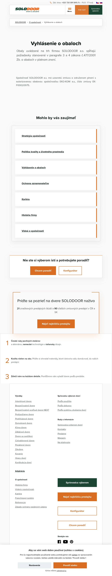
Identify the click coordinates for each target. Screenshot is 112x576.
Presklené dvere (23, 444)
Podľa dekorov (64, 405)
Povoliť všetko (70, 565)
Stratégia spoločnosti (33, 136)
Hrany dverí (20, 458)
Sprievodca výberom (95, 9)
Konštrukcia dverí (23, 462)
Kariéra (26, 199)
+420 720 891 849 (69, 2)
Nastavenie (34, 565)
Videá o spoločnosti (33, 231)
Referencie (20, 502)
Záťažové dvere (22, 431)
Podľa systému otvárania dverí (72, 409)
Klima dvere (20, 427)
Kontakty (62, 429)
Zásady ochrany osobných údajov (31, 506)
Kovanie (19, 453)
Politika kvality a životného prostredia (43, 151)
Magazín (62, 437)
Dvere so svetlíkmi (24, 436)
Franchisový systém (24, 498)
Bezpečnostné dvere (25, 405)
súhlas (74, 554)
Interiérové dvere (23, 401)
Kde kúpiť (82, 9)
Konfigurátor (70, 270)
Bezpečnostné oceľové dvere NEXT (32, 409)
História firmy (29, 215)
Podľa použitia (64, 401)
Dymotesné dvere (23, 423)
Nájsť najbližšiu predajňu (56, 324)
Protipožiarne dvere (24, 414)
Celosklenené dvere (24, 440)
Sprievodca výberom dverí (70, 424)
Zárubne (19, 449)
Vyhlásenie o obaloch (34, 167)
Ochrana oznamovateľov (35, 183)
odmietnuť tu (61, 570)
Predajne (62, 433)
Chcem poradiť (43, 270)
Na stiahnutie (64, 442)
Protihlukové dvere (24, 418)
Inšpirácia (20, 471)
